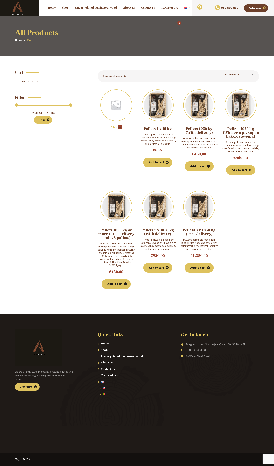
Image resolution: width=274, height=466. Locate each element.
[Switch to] (184, 8)
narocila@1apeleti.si (198, 355)
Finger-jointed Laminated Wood (122, 356)
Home (105, 343)
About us (107, 362)
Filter (41, 119)
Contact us (108, 369)
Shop (104, 350)
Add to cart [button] (156, 162)
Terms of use (109, 375)
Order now (254, 8)
